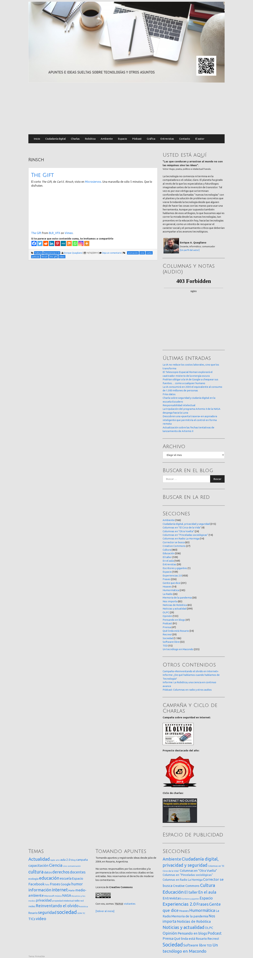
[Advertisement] (126, 108)
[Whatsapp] (75, 243)
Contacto (184, 138)
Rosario (33, 912)
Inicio (37, 138)
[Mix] (69, 243)
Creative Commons (174, 545)
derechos (60, 872)
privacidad (44, 900)
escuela (65, 878)
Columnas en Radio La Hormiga (181, 538)
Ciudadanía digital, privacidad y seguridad (186, 523)
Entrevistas (167, 138)
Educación (169, 553)
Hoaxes (167, 586)
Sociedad (168, 638)
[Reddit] (45, 243)
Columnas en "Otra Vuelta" (178, 531)
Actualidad (39, 859)
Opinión (167, 616)
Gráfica (151, 138)
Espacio (122, 138)
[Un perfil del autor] (189, 250)
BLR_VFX (54, 233)
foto (47, 884)
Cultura (167, 549)
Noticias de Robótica (175, 604)
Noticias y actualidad (174, 608)
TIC (83, 913)
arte (58, 860)
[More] (86, 243)
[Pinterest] (57, 243)
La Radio (168, 593)
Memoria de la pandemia (177, 597)
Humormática (171, 590)
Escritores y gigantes (175, 568)
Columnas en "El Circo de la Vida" (182, 527)
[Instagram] (80, 243)
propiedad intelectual (63, 900)
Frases (166, 579)
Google (66, 884)
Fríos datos (169, 394)
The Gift (42, 175)
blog (73, 859)
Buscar (217, 478)
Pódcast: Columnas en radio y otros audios (187, 689)
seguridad (47, 912)
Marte (71, 890)
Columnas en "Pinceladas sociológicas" (185, 534)
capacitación (38, 865)
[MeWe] (63, 243)
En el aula (168, 560)
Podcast (167, 623)
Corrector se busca (174, 542)
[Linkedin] (51, 243)
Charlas (75, 138)
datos (48, 872)
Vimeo (69, 233)
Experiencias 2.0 (172, 575)
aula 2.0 (65, 859)
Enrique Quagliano (73, 253)
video (41, 918)
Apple (52, 860)
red (82, 900)
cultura (36, 871)
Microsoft (49, 895)
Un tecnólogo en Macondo (178, 649)
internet (60, 889)
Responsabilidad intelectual (179, 405)
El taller (167, 557)
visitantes (129, 903)
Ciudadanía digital (55, 138)
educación (49, 878)
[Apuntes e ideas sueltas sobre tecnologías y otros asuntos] (126, 41)
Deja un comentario (112, 253)
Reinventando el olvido (57, 905)
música (58, 896)
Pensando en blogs (174, 619)
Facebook (36, 884)
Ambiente (107, 138)
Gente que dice (171, 582)
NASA (66, 895)
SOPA (79, 913)
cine (65, 866)
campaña (82, 859)
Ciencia (55, 865)
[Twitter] (40, 243)
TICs (31, 919)
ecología (33, 878)
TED (165, 645)
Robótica (90, 138)
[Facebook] (34, 243)
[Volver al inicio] (105, 911)
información (39, 889)
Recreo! (167, 634)
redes (31, 906)
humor (77, 884)
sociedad (67, 912)
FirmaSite (40, 956)
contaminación (74, 866)
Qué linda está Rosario (176, 630)
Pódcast (137, 138)
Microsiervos (93, 181)
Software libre (171, 641)
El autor (199, 138)
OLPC (166, 612)
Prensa (167, 627)
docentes (78, 872)
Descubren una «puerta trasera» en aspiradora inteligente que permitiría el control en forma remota (190, 420)
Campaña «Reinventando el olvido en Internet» (190, 671)
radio (77, 900)
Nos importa (170, 601)
